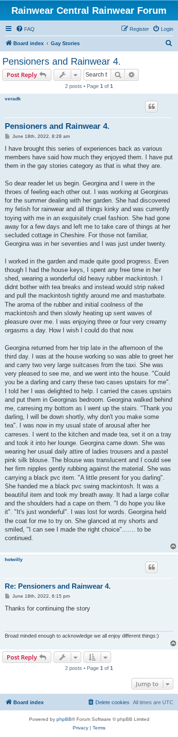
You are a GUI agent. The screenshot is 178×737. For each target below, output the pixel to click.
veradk (13, 98)
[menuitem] (25, 29)
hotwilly (14, 559)
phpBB (64, 719)
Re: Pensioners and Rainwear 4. (58, 586)
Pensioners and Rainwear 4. (61, 61)
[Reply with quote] (151, 106)
